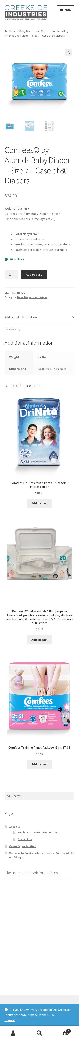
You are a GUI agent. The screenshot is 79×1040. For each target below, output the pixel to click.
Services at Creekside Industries (38, 832)
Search (39, 1033)
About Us (15, 827)
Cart (61, 1030)
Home (12, 31)
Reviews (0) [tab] (12, 329)
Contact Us (25, 839)
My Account (13, 1033)
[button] (68, 52)
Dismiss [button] (10, 1020)
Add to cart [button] (39, 503)
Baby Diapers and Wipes (34, 31)
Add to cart (34, 274)
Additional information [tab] (21, 317)
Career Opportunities (22, 846)
